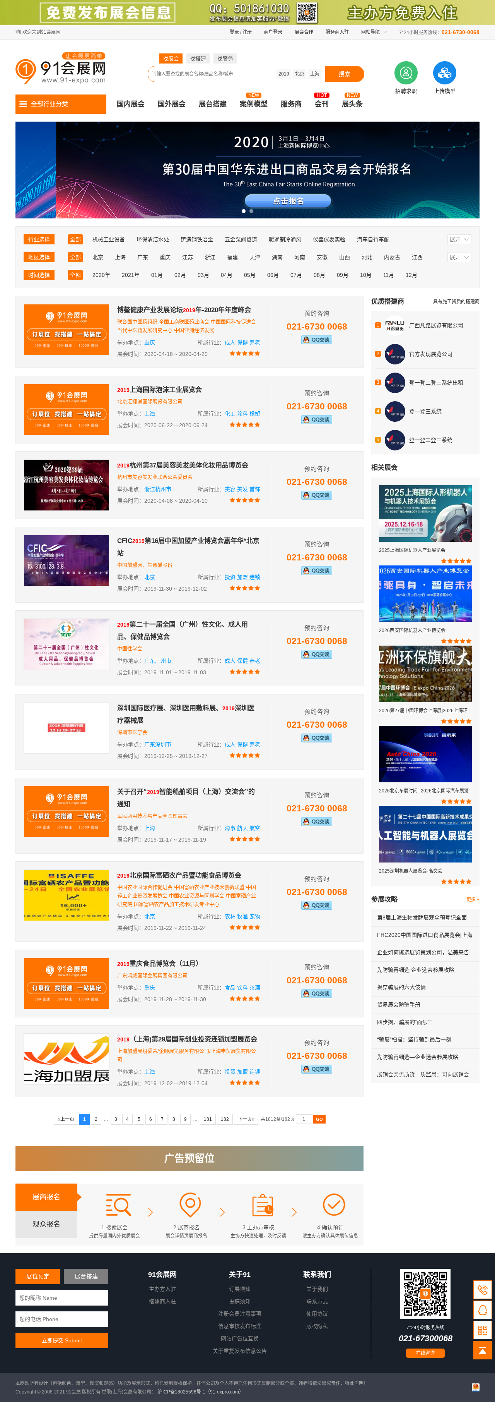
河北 (367, 257)
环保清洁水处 (153, 239)
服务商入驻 (337, 32)
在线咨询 (425, 1353)
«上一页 (65, 1119)
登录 (234, 32)
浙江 (210, 257)
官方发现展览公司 (430, 354)
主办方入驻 (162, 1289)
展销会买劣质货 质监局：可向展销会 (423, 1074)
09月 (342, 275)
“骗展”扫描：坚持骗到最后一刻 (414, 1039)
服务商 (291, 104)
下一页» (246, 1119)
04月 (226, 275)
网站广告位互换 (240, 1338)
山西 (344, 257)
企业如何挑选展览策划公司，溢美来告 (423, 952)
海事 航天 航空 (242, 828)
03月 (203, 275)
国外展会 (172, 104)
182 (225, 1119)
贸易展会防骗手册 (398, 1005)
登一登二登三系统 (430, 440)
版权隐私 (317, 1326)
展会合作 (304, 32)
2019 (283, 74)
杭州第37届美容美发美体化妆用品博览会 (182, 465)
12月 (411, 275)
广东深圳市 (157, 744)
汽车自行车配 (373, 239)
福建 (232, 257)
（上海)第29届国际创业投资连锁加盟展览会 (187, 1039)
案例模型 (254, 104)
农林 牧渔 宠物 (242, 916)
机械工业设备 (108, 239)
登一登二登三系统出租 (436, 383)
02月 (180, 275)
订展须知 (240, 1289)
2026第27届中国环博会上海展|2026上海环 (423, 710)
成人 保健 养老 (242, 342)
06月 (273, 275)
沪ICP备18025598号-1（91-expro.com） (201, 1392)
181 (208, 1119)
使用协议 (317, 1314)
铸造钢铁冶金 (197, 239)
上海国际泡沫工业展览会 (159, 389)
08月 (319, 275)
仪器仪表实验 (329, 239)
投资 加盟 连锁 (242, 577)
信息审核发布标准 (239, 1326)
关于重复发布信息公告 (240, 1351)
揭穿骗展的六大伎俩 (401, 987)
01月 (157, 275)
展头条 (352, 104)
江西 (417, 257)
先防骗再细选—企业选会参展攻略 (417, 1057)
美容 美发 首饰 (242, 489)
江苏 (187, 257)
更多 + (473, 899)
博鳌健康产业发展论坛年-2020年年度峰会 (184, 310)
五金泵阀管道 (241, 239)
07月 (296, 275)
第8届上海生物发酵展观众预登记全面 (422, 917)
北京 (299, 74)
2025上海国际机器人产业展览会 (412, 550)
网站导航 (370, 32)
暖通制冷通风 (285, 239)
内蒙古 (392, 257)
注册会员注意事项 (239, 1314)
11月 (388, 275)
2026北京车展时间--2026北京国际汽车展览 (424, 791)
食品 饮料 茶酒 (242, 987)
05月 (250, 275)
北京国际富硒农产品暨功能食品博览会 (179, 875)
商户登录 (273, 32)
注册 (247, 32)
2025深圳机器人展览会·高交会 (410, 871)
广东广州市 (157, 661)
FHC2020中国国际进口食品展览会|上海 (425, 935)
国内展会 (131, 104)
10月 (366, 275)
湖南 (277, 257)
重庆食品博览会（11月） (159, 963)
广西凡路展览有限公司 (436, 325)
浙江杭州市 (157, 489)
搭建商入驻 (162, 1301)
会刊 (322, 104)
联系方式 (317, 1301)
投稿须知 (240, 1301)
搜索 (344, 73)
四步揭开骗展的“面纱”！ (406, 1022)
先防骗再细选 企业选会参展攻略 (415, 970)
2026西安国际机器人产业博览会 (412, 630)
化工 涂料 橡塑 (242, 414)
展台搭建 (213, 104)
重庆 (165, 257)
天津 (254, 257)
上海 (314, 74)
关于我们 (317, 1289)
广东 (142, 257)
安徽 (322, 257)
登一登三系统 (425, 411)
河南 (299, 257)
